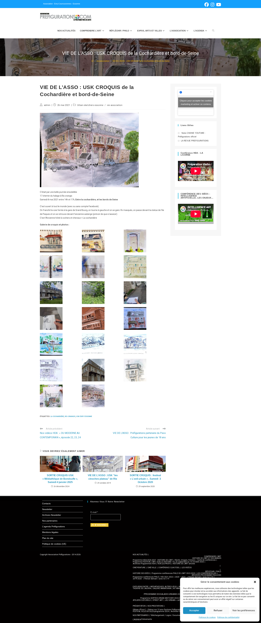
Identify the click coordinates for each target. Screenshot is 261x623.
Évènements (146, 619)
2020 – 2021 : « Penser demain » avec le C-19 (194, 577)
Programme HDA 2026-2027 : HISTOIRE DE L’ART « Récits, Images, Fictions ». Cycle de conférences (174, 560)
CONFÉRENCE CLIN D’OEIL (169, 568)
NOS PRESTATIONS (155, 606)
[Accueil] (92, 61)
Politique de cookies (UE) (54, 544)
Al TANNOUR (178, 588)
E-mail (94, 512)
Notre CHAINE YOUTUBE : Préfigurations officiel (192, 135)
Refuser (218, 610)
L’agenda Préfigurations (53, 526)
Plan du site (47, 538)
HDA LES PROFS (164, 564)
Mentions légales (50, 532)
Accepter (194, 610)
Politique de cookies (207, 617)
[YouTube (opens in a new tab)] (218, 4)
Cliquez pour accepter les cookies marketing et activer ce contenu (196, 102)
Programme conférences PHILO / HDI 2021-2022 (153, 577)
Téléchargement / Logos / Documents (166, 615)
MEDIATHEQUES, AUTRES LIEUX (163, 587)
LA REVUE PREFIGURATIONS (195, 141)
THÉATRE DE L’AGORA (142, 588)
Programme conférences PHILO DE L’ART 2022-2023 (173, 573)
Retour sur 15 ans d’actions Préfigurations (165, 609)
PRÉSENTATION (139, 606)
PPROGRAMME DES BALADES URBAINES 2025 (163, 594)
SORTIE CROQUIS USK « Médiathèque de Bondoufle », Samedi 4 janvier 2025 (60, 478)
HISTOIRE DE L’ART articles (184, 564)
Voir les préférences (243, 610)
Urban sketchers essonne (90, 105)
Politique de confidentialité (228, 617)
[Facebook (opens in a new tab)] (206, 4)
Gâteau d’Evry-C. (139, 609)
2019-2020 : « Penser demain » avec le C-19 (151, 579)
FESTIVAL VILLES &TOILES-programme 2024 (151, 611)
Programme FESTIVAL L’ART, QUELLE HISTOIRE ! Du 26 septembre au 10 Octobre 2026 (168, 562)
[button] (254, 581)
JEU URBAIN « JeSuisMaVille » (177, 600)
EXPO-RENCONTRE (140, 587)
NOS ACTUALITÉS (140, 555)
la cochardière (57, 416)
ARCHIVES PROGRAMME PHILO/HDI (206, 575)
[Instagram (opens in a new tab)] (212, 4)
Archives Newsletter (51, 515)
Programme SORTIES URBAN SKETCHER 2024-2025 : (162, 598)
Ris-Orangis (70, 416)
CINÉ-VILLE (151, 568)
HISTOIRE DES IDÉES (141, 573)
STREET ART (158, 600)
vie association (114, 105)
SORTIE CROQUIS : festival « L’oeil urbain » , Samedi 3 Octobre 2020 (145, 478)
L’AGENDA (137, 619)
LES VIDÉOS (187, 568)
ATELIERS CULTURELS (142, 600)
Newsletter (47, 509)
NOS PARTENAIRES (140, 615)
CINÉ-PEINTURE (139, 568)
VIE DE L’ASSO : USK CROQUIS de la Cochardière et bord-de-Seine (140, 61)
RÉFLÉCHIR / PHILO (213, 571)
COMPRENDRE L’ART (212, 556)
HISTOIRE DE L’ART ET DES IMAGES (206, 558)
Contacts (46, 503)
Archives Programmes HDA (144, 564)
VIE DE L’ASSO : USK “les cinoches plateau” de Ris (103, 477)
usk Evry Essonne (84, 416)
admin (47, 105)
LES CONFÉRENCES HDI (206, 573)
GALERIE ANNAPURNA (162, 588)
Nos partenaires (49, 521)
